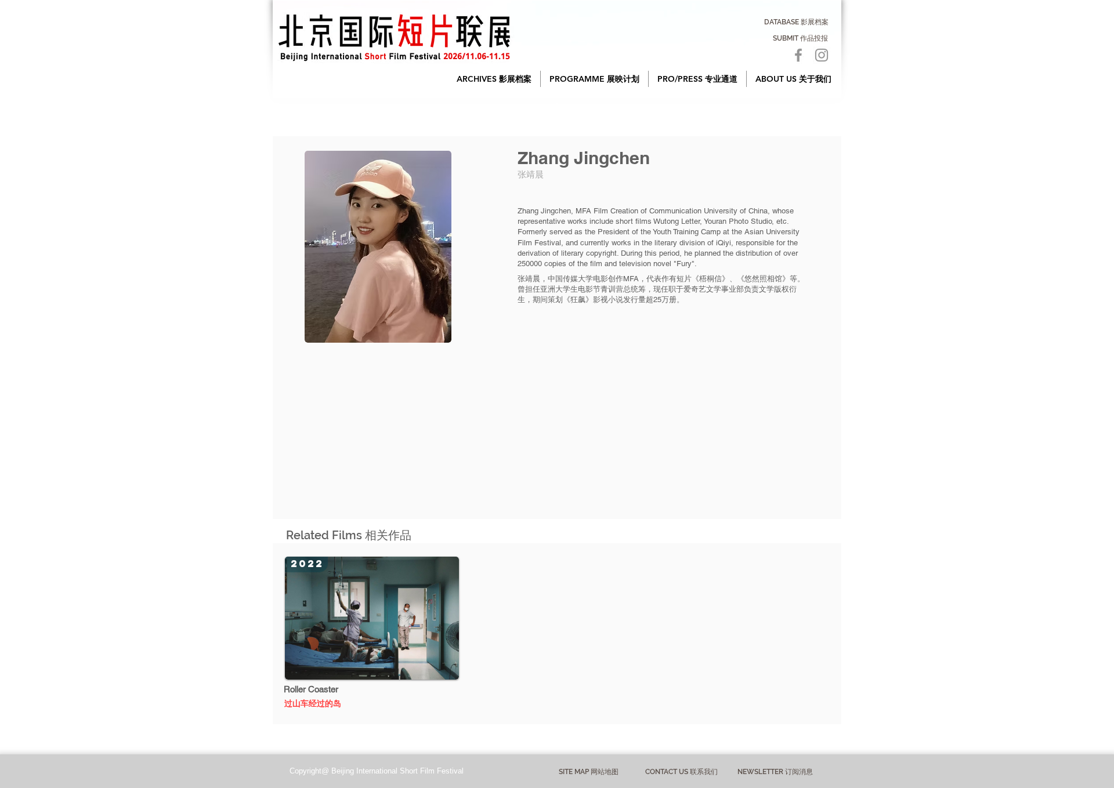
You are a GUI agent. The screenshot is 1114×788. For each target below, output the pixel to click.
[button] (494, 79)
